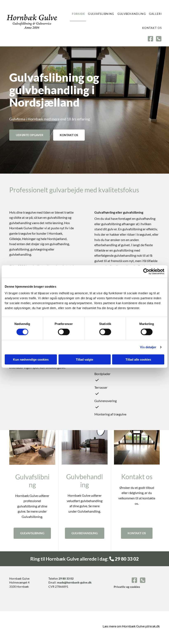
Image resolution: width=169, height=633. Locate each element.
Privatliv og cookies (127, 586)
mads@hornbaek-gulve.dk (74, 582)
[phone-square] (159, 39)
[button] (29, 135)
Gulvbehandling (131, 13)
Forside (78, 13)
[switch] (64, 332)
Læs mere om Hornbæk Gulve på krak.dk (131, 626)
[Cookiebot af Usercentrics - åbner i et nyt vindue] (146, 271)
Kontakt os (152, 27)
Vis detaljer (148, 347)
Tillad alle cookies (138, 359)
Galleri (155, 13)
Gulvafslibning (101, 13)
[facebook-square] (150, 39)
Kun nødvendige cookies (31, 359)
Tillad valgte (84, 359)
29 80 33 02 (66, 578)
